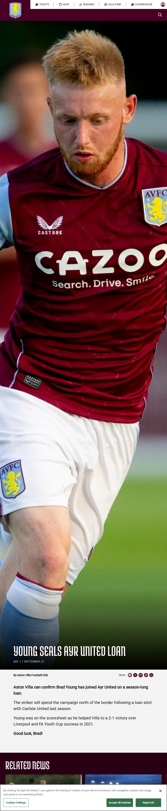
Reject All (148, 802)
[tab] (42, 4)
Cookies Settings (16, 802)
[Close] (160, 790)
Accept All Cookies (120, 802)
